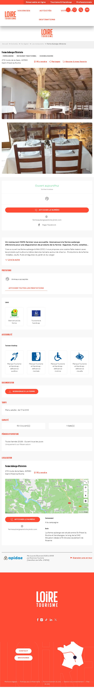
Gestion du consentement (74, 682)
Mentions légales (11, 682)
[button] (81, 9)
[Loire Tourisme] (10, 15)
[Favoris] (74, 9)
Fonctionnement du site (52, 682)
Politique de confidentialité (30, 682)
